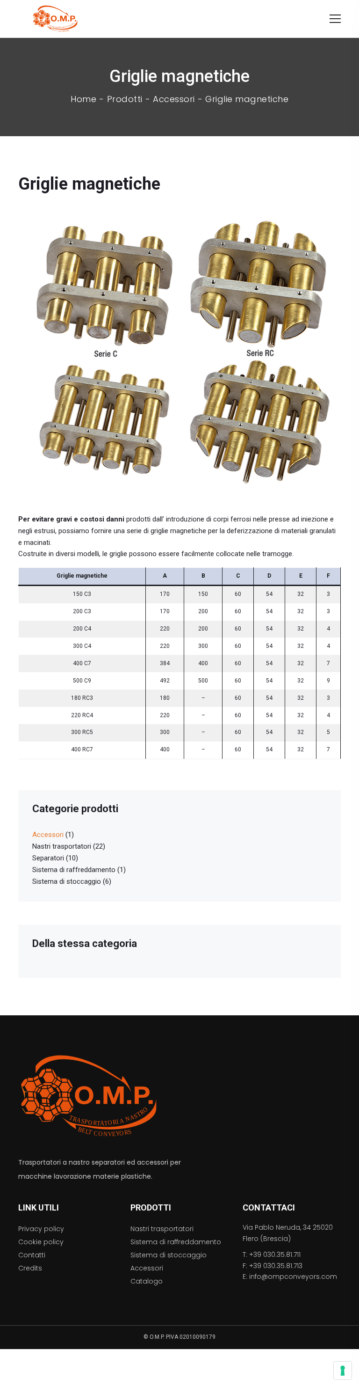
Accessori (174, 99)
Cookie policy (41, 1242)
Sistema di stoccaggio (66, 881)
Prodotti (125, 99)
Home (83, 99)
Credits (30, 1268)
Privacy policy (41, 1228)
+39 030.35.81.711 (275, 1254)
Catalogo (146, 1281)
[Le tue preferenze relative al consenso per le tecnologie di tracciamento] (343, 1371)
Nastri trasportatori (61, 846)
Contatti (31, 1255)
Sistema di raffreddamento (73, 870)
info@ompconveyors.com (293, 1276)
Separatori (48, 858)
